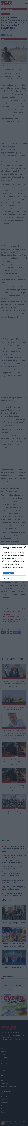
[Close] (25, 547)
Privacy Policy (22, 578)
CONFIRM (8, 573)
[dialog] (14, 563)
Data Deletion (6, 578)
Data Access (14, 578)
